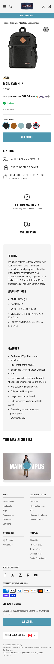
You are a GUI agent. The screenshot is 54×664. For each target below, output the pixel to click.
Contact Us (34, 501)
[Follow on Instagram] (20, 575)
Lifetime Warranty (37, 506)
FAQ (31, 510)
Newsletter (7, 545)
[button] (27, 96)
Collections (7, 519)
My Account (8, 540)
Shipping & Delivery (38, 515)
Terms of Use (35, 549)
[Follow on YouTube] (36, 575)
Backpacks (14, 23)
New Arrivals (8, 501)
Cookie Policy (35, 554)
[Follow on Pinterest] (28, 575)
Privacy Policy (36, 545)
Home (5, 23)
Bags (5, 510)
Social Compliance (38, 558)
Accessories (8, 515)
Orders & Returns (37, 519)
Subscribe (27, 621)
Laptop (23, 23)
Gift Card (7, 524)
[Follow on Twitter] (13, 575)
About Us (34, 540)
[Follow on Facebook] (5, 575)
